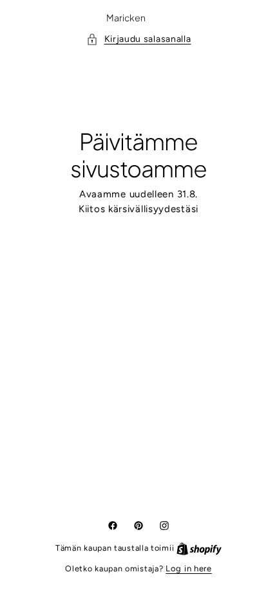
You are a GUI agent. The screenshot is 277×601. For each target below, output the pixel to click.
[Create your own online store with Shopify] (194, 548)
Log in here (184, 568)
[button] (133, 39)
